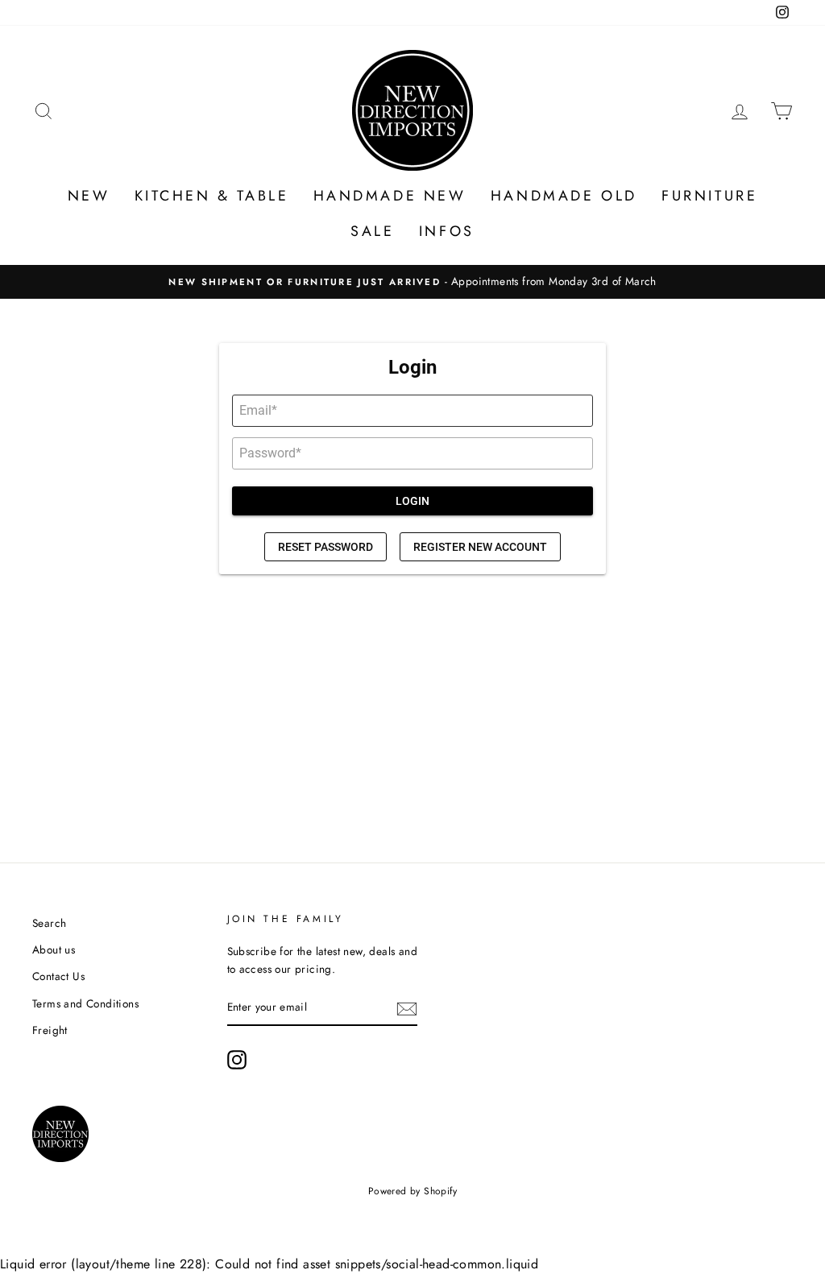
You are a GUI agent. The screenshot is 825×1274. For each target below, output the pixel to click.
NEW (89, 195)
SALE (372, 231)
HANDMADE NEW (389, 195)
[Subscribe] (406, 1008)
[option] (412, 282)
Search (49, 923)
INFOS (447, 231)
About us (53, 949)
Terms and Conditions (85, 1003)
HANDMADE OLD (564, 195)
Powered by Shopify (412, 1191)
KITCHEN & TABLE (212, 195)
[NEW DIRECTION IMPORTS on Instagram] (237, 1059)
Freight (50, 1030)
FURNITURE (709, 195)
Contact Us (58, 976)
